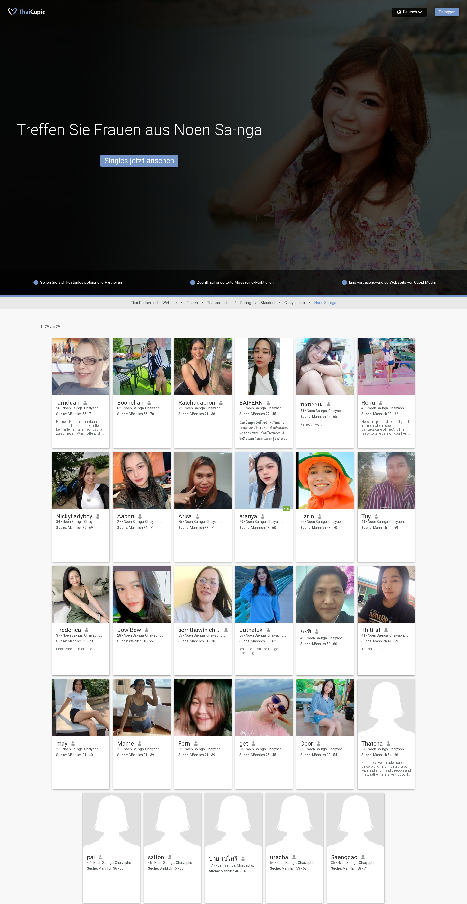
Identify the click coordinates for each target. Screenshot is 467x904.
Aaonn (125, 516)
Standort (267, 303)
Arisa (185, 516)
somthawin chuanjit (199, 630)
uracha (279, 857)
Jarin (307, 516)
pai (91, 857)
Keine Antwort (311, 424)
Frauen (192, 303)
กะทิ (305, 631)
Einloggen (447, 12)
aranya (248, 516)
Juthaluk (251, 630)
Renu (368, 402)
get (243, 743)
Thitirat (370, 630)
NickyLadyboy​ (74, 516)
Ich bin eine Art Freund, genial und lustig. (261, 651)
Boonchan (130, 402)
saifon (156, 857)
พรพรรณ (311, 404)
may (61, 743)
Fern (184, 743)
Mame (125, 743)
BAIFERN (251, 402)
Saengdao (344, 857)
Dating (245, 303)
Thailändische (219, 303)
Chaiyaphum (294, 303)
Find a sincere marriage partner (80, 649)
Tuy (366, 516)
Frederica (68, 630)
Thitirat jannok (372, 649)
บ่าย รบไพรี (223, 858)
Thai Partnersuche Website (154, 303)
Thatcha (372, 743)
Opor (306, 743)
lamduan (68, 402)
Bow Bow (129, 630)
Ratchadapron (196, 402)
